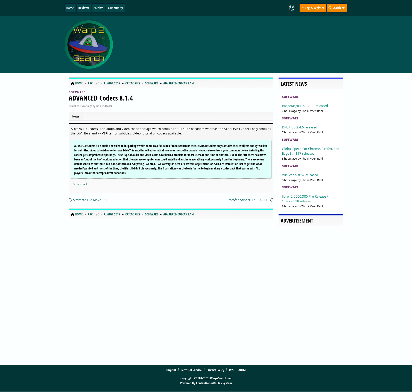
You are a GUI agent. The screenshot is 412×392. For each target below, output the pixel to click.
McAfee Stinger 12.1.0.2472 (249, 200)
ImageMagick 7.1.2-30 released (305, 106)
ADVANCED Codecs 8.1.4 (101, 97)
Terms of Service (191, 370)
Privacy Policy (215, 370)
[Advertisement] (231, 45)
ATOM (242, 370)
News (75, 116)
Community (115, 8)
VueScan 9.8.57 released (300, 175)
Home (70, 8)
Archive (98, 8)
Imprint (171, 370)
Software (77, 92)
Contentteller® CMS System (214, 383)
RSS (231, 370)
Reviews (83, 8)
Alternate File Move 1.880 (92, 200)
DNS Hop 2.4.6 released (299, 127)
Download (80, 184)
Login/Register (314, 8)
